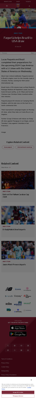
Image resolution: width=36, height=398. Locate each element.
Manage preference (18, 396)
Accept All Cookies (18, 392)
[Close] (31, 380)
